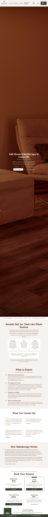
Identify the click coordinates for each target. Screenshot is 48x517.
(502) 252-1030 (11, 3)
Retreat (21, 3)
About (38, 3)
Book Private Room (14, 504)
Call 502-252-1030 (13, 515)
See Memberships (34, 504)
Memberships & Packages (27, 3)
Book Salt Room (18, 169)
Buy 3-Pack (34, 489)
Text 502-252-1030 (37, 515)
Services (17, 3)
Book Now (43, 3)
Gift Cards (34, 3)
